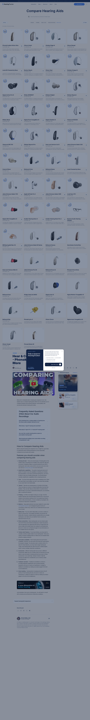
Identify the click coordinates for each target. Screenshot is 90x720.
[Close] (62, 351)
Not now (53, 367)
